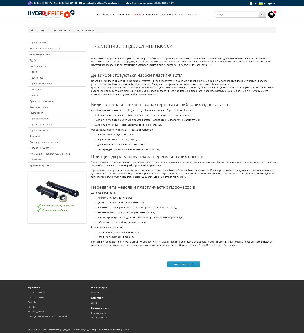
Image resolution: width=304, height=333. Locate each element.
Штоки (33, 71)
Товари (136, 14)
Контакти (192, 14)
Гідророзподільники (41, 83)
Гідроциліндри (38, 42)
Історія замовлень (99, 317)
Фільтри (34, 95)
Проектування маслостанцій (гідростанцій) (48, 316)
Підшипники (36, 89)
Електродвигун (38, 65)
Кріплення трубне (40, 165)
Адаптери (35, 136)
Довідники (167, 14)
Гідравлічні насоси (61, 30)
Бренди (94, 303)
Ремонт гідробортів (37, 311)
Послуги (122, 14)
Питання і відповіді (37, 292)
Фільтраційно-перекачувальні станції (50, 153)
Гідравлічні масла (39, 147)
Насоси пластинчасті (86, 30)
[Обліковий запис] (253, 2)
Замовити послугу (184, 264)
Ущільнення (36, 112)
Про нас (179, 14)
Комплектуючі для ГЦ (41, 54)
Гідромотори (37, 77)
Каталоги (95, 292)
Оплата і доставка (36, 297)
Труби (33, 60)
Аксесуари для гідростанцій (45, 142)
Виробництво (104, 14)
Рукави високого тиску (42, 101)
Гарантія (32, 302)
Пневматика (36, 159)
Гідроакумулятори (39, 118)
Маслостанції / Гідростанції (45, 48)
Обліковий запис (99, 313)
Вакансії (150, 14)
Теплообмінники (39, 106)
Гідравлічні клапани (41, 124)
